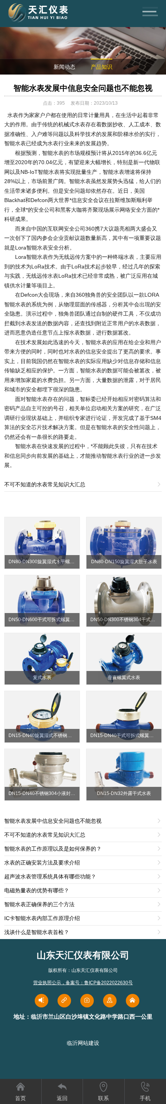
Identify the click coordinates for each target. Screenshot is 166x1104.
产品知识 (101, 67)
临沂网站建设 (83, 1043)
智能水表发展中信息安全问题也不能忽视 (83, 88)
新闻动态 (64, 67)
